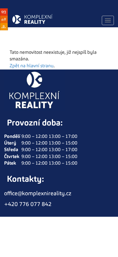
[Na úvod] (29, 19)
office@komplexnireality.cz (37, 194)
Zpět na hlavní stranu (32, 66)
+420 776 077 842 (28, 204)
